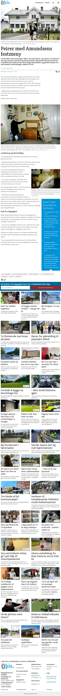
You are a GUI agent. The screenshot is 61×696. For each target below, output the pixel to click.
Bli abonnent (39, 2)
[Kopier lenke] (59, 71)
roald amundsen (34, 274)
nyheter (11, 276)
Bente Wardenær (52, 676)
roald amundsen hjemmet (19, 274)
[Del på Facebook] (56, 71)
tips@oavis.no (35, 675)
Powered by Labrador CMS (30, 693)
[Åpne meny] (58, 2)
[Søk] (53, 2)
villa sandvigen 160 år (47, 274)
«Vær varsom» (6, 687)
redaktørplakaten (7, 683)
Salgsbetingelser (51, 682)
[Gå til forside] (17, 3)
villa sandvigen (6, 274)
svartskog (18, 276)
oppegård (4, 276)
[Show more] (51, 270)
